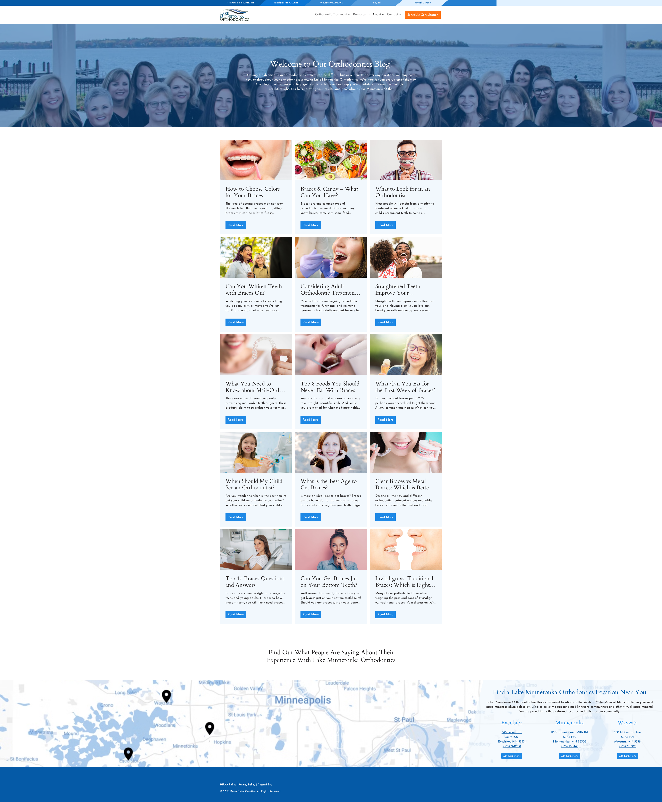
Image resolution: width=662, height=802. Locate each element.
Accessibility (265, 784)
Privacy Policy (246, 784)
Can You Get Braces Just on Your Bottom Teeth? (329, 581)
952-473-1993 (627, 746)
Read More (236, 225)
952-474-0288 (512, 746)
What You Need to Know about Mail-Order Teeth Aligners (254, 387)
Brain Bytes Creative (242, 791)
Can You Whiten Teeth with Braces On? (253, 289)
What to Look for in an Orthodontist (402, 192)
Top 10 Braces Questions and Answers (254, 581)
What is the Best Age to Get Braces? (328, 484)
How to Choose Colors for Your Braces (252, 192)
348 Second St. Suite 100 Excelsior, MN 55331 (512, 737)
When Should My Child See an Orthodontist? (253, 484)
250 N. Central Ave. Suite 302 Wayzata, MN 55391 (628, 737)
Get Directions (512, 756)
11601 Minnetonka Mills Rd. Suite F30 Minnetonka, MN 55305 (570, 737)
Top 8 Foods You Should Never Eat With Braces (329, 387)
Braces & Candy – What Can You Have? (329, 192)
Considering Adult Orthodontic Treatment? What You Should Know (329, 289)
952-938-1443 (569, 746)
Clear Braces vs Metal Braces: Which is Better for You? (403, 484)
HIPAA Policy (228, 784)
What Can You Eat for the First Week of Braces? (405, 387)
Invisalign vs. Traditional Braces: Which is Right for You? (404, 581)
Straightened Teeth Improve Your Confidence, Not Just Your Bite (400, 289)
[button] (333, 14)
